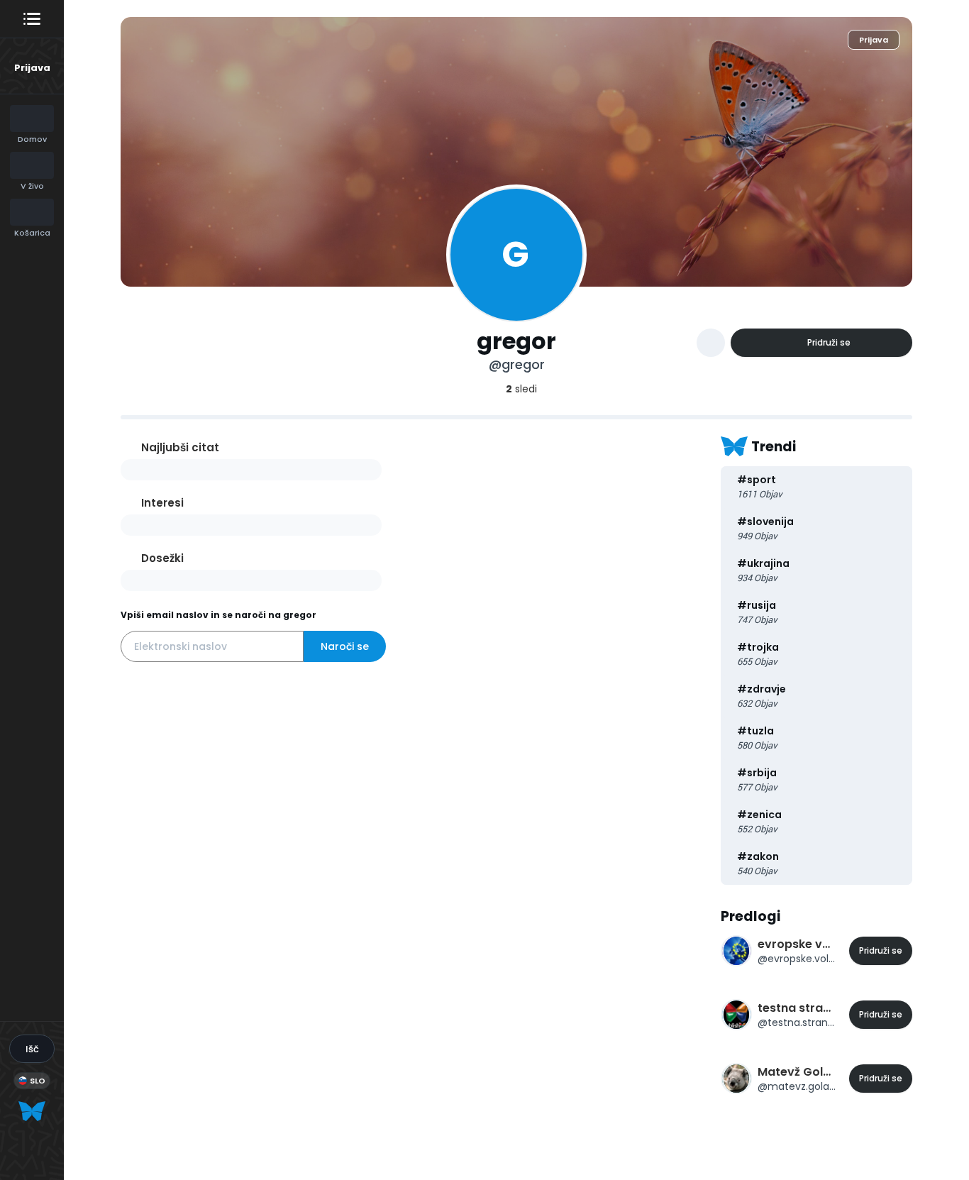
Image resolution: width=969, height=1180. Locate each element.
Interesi (162, 502)
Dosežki (162, 558)
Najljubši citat (180, 447)
